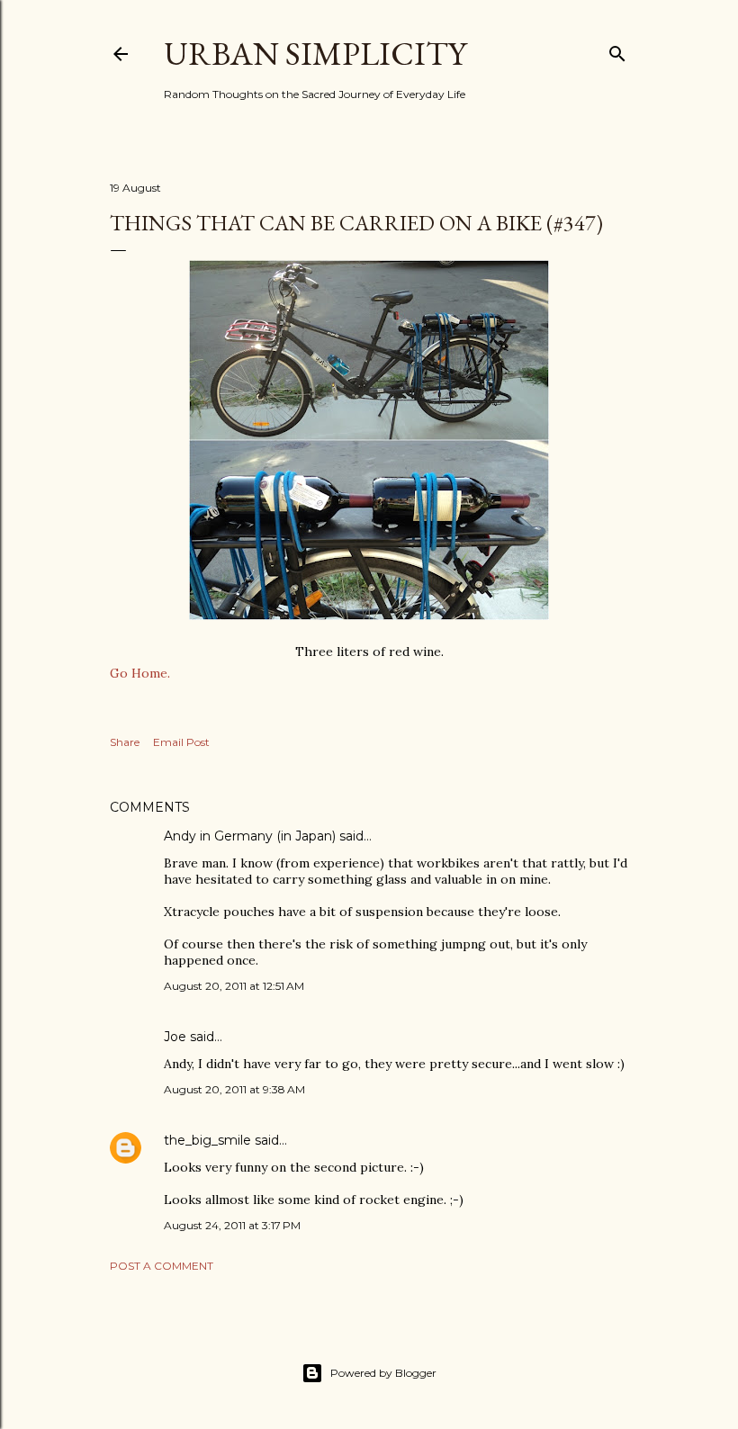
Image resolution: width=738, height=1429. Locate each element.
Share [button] (125, 742)
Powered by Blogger (383, 1373)
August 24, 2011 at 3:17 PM (232, 1225)
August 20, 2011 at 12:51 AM (234, 986)
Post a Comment (161, 1265)
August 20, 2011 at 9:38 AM (234, 1089)
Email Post (181, 742)
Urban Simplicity (315, 53)
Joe (175, 1037)
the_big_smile (207, 1140)
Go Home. (140, 673)
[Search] (617, 49)
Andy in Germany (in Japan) (250, 836)
